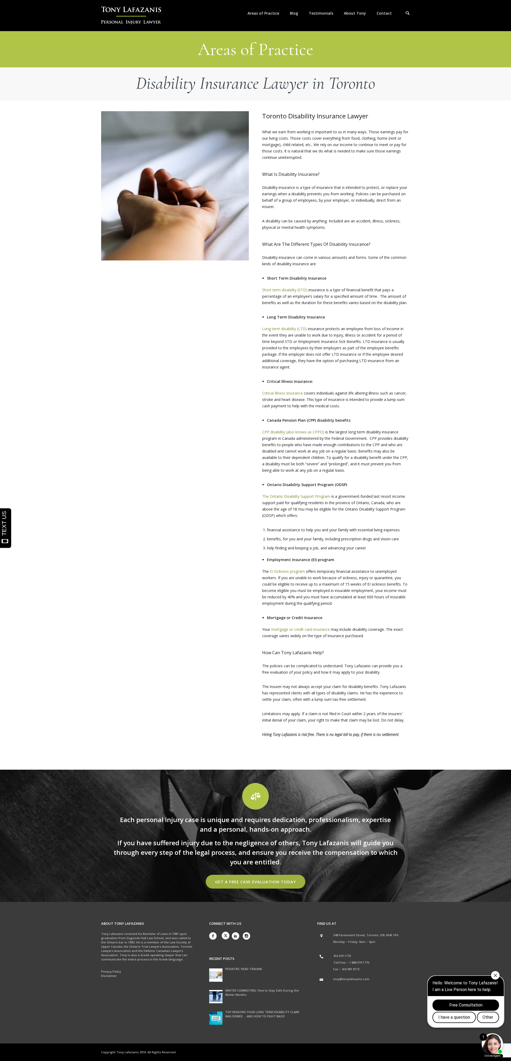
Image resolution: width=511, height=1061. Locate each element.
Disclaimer (109, 976)
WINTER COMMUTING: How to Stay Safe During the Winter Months (262, 992)
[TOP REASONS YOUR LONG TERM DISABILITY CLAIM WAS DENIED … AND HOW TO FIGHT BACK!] (215, 1018)
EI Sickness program (287, 571)
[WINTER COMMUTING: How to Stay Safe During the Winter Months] (215, 996)
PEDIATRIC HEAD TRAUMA (243, 969)
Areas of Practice (263, 13)
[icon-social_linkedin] (237, 936)
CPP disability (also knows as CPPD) (293, 431)
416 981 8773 (350, 969)
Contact (384, 13)
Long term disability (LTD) (284, 328)
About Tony (355, 13)
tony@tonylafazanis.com (351, 979)
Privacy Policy (111, 971)
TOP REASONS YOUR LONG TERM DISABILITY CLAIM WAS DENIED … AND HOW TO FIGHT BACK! (262, 1014)
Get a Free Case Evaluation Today (255, 881)
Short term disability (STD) (284, 289)
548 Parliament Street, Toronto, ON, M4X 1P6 (365, 935)
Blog (294, 13)
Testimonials (321, 13)
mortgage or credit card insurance (300, 629)
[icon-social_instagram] (246, 936)
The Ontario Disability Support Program (296, 496)
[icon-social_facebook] (214, 936)
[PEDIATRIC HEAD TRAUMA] (215, 975)
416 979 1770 (342, 956)
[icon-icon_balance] (255, 796)
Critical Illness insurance (282, 393)
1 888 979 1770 (359, 962)
